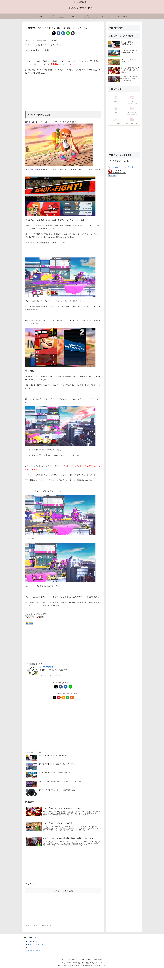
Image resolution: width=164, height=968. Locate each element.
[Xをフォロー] (41, 675)
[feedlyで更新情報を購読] (54, 675)
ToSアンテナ (32, 941)
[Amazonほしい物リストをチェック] (50, 675)
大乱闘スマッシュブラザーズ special (46, 40)
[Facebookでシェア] (58, 33)
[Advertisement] (63, 95)
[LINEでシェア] (68, 33)
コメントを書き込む (63, 891)
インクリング (30, 40)
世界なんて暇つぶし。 (36, 951)
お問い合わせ (98, 959)
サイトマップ (66, 959)
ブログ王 (31, 947)
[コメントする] (73, 33)
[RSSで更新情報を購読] (59, 675)
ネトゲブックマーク (35, 944)
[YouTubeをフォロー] (46, 675)
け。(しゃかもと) (47, 667)
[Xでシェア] (54, 33)
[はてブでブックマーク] (63, 33)
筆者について (76, 959)
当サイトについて (87, 959)
